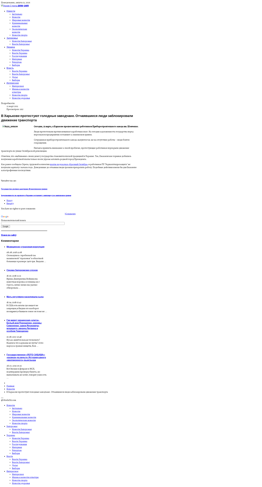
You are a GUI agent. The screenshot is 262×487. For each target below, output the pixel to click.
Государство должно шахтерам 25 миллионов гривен (24, 189)
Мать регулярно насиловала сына (25, 296)
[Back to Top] (2, 397)
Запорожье (12, 38)
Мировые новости (21, 20)
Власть (10, 68)
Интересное (13, 83)
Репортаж (17, 62)
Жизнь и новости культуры (20, 91)
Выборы (16, 65)
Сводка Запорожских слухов (22, 270)
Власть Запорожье (21, 44)
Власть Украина (19, 53)
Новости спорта (19, 35)
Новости (11, 11)
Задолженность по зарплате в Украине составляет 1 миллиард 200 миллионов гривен (36, 195)
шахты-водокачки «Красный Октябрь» (69, 164)
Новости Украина (20, 50)
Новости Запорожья (22, 41)
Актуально (17, 14)
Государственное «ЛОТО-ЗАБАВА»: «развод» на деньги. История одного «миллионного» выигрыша (26, 357)
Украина (11, 47)
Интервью (17, 59)
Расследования (19, 56)
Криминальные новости (20, 25)
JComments (70, 213)
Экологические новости (19, 31)
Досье (15, 77)
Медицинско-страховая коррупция (25, 246)
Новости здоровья (21, 98)
